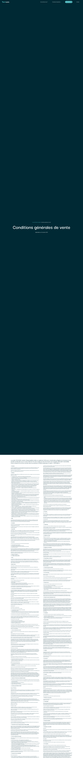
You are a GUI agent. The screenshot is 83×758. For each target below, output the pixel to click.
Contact (77, 1)
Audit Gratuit (68, 1)
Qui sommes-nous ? (44, 1)
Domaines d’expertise (56, 1)
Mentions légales (38, 222)
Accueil (33, 222)
